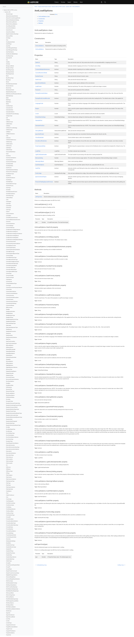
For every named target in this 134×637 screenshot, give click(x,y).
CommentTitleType (10, 227)
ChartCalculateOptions (11, 157)
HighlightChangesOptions (11, 574)
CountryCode (9, 281)
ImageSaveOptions (10, 632)
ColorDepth (8, 201)
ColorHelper (8, 205)
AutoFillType (9, 43)
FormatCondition (9, 519)
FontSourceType (9, 513)
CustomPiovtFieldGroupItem (12, 297)
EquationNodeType (10, 423)
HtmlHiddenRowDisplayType (12, 590)
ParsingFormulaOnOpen (41, 93)
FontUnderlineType (10, 515)
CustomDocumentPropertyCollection (14, 287)
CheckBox (8, 189)
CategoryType (9, 115)
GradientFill (8, 549)
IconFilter (8, 618)
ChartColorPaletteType (11, 161)
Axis (7, 59)
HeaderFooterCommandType (12, 573)
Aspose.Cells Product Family (44, 6)
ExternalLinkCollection (11, 453)
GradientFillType (9, 551)
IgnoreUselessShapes (40, 176)
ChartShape (8, 179)
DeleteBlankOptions (10, 353)
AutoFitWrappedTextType (11, 49)
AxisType (8, 63)
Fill (6, 465)
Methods (40, 23)
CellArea (8, 119)
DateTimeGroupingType (11, 343)
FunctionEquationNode (11, 537)
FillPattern (8, 469)
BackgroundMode (10, 65)
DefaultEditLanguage (10, 349)
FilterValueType (9, 489)
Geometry (8, 539)
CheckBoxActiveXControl (11, 191)
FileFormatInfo (9, 459)
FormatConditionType (11, 523)
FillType (7, 473)
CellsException (9, 143)
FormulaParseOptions (11, 531)
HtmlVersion (8, 610)
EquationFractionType (11, 411)
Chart (7, 153)
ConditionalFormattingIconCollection (14, 233)
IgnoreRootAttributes (40, 83)
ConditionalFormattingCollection (13, 229)
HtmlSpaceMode (9, 604)
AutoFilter (8, 45)
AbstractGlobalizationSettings (12, 20)
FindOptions (8, 491)
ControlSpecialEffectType (11, 271)
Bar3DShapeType (10, 69)
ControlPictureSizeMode (11, 265)
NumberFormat (39, 76)
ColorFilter (8, 203)
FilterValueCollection (10, 487)
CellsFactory (9, 145)
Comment (8, 221)
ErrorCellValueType (10, 433)
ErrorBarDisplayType (10, 429)
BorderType (8, 87)
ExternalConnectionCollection (12, 449)
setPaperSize (38, 196)
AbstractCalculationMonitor (12, 16)
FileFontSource (9, 457)
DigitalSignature (9, 365)
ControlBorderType (10, 251)
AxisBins (8, 61)
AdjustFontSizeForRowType (12, 33)
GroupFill (8, 567)
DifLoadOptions (9, 361)
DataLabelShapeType (11, 323)
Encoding (8, 399)
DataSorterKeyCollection (11, 337)
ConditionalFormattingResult (12, 235)
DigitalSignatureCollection (11, 367)
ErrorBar (8, 427)
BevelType (8, 79)
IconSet (7, 620)
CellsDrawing (9, 141)
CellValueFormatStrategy (11, 127)
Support (69, 2)
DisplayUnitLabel (9, 373)
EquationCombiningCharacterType (13, 405)
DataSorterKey (9, 335)
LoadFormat (38, 86)
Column (7, 211)
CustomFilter (9, 289)
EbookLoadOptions (10, 393)
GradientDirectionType (11, 547)
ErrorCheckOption (10, 435)
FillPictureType (9, 471)
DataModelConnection (11, 331)
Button (7, 103)
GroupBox (8, 563)
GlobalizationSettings (10, 541)
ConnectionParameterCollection (13, 243)
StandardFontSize (39, 125)
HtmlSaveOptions (10, 602)
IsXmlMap (37, 65)
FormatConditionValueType (12, 525)
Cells (7, 135)
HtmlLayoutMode (10, 592)
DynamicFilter (9, 389)
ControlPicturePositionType (12, 263)
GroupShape (9, 569)
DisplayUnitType (9, 375)
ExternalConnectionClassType (12, 447)
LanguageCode (39, 103)
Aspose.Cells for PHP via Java (10, 10)
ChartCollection (9, 159)
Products (56, 2)
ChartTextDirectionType (11, 183)
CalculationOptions (10, 111)
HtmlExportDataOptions (11, 585)
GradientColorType (10, 545)
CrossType (8, 285)
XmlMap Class (121, 565)
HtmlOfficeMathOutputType (12, 598)
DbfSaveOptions (9, 347)
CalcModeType (9, 105)
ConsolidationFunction (11, 245)
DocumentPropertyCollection (12, 379)
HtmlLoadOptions (10, 596)
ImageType (8, 634)
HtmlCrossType (9, 580)
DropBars (8, 383)
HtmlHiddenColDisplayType (12, 588)
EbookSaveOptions (10, 395)
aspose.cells (7, 12)
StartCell (37, 62)
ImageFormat (9, 628)
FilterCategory (9, 475)
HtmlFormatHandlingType (11, 586)
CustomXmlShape (10, 305)
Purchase (63, 2)
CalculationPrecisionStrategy (12, 113)
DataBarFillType (9, 317)
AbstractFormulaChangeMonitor (13, 17)
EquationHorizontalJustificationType (14, 413)
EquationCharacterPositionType (13, 403)
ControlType (8, 273)
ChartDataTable (9, 163)
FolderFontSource (10, 495)
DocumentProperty (10, 377)
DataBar (8, 309)
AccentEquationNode (10, 26)
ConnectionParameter (11, 241)
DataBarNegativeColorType (12, 319)
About (81, 2)
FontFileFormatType (10, 503)
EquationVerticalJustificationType (13, 425)
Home (36, 6)
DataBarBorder (9, 313)
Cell (7, 117)
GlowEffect (8, 543)
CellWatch (8, 131)
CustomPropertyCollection (12, 301)
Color (7, 199)
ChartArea (8, 155)
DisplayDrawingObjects (11, 371)
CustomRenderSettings (11, 303)
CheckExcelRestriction (41, 141)
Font (7, 497)
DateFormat (38, 79)
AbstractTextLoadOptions (11, 23)
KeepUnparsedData (40, 146)
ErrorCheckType (9, 439)
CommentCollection (10, 223)
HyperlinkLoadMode (10, 616)
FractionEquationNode (11, 535)
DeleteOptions (9, 355)
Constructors (41, 18)
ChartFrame (8, 167)
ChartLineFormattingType (11, 171)
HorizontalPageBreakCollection (13, 579)
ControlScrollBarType (10, 267)
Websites (75, 2)
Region (37, 108)
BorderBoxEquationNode (11, 83)
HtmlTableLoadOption (11, 606)
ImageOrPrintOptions (10, 630)
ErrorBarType (9, 431)
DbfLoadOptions (9, 345)
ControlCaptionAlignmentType (12, 253)
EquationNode (9, 419)
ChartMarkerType (10, 173)
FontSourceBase (9, 511)
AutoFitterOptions (10, 51)
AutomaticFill (9, 57)
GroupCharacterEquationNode (13, 564)
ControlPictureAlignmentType (12, 261)
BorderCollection (9, 85)
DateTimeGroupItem (10, 341)
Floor (7, 493)
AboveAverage (9, 14)
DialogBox (8, 359)
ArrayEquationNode (10, 41)
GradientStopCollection (11, 557)
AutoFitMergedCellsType (11, 47)
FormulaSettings (9, 533)
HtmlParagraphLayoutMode (12, 600)
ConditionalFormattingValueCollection (14, 239)
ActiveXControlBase (10, 32)
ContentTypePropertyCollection (13, 249)
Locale (37, 113)
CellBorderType (9, 121)
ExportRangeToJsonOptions (12, 443)
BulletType (8, 99)
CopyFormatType (10, 277)
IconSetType (9, 622)
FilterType (8, 483)
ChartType (8, 187)
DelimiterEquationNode (11, 357)
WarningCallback (39, 161)
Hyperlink (8, 612)
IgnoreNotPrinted (39, 134)
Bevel (7, 75)
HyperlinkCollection (10, 614)
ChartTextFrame (9, 185)
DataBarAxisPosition (10, 311)
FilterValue (8, 485)
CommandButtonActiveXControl (13, 219)
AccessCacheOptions (10, 27)
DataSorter (8, 333)
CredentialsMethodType (11, 283)
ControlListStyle (9, 255)
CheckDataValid (39, 137)
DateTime (8, 339)
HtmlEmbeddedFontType (11, 582)
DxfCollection (9, 387)
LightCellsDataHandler (41, 154)
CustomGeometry (10, 295)
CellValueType (9, 129)
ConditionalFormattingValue (12, 237)
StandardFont (38, 120)
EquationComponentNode (12, 407)
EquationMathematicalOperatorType (14, 417)
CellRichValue (9, 123)
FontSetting (8, 507)
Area (7, 39)
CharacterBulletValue (10, 151)
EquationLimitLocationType (12, 415)
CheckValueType (9, 195)
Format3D (8, 517)
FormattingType (9, 529)
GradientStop (9, 554)
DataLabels (8, 325)
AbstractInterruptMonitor (11, 22)
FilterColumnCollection (11, 479)
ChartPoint (8, 175)
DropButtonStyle (9, 385)
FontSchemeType (10, 505)
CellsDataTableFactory (11, 139)
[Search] (105, 2)
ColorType (8, 209)
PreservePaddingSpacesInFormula (44, 181)
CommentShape (9, 225)
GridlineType (9, 561)
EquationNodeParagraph (11, 421)
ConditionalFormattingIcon (12, 231)
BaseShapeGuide (10, 73)
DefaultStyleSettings (10, 351)
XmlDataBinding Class (42, 565)
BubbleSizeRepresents (11, 91)
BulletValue (8, 101)
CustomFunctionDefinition (11, 293)
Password (37, 89)
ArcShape (8, 38)
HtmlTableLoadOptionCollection (13, 608)
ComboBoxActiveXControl (11, 217)
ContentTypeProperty (10, 247)
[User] (101, 2)
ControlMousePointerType (12, 259)
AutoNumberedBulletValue (12, 53)
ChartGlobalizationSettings (12, 169)
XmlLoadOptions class (44, 16)
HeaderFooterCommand (11, 570)
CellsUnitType (9, 149)
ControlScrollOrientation (11, 269)
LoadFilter (37, 151)
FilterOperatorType (10, 481)
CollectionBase (9, 197)
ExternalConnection (10, 445)
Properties (41, 21)
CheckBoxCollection (10, 193)
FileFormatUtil (9, 463)
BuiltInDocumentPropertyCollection (13, 93)
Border (7, 81)
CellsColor (8, 137)
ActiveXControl (9, 29)
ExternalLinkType (10, 455)
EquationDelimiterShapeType (12, 409)
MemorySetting (39, 158)
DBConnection (9, 307)
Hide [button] (56, 14)
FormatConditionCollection (12, 521)
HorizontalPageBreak (10, 576)
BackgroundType (10, 67)
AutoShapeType (9, 55)
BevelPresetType (10, 77)
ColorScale (8, 207)
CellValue (8, 125)
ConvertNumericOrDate (41, 72)
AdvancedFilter (9, 35)
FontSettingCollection (10, 509)
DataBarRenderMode (10, 321)
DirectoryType (9, 369)
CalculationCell (9, 107)
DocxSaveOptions (10, 381)
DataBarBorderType (10, 315)
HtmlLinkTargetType (10, 594)
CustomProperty (9, 299)
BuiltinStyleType (9, 95)
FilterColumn (9, 477)
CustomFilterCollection (11, 291)
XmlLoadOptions (76, 6)
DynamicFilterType (10, 391)
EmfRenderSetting (10, 397)
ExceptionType (9, 441)
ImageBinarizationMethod (11, 626)
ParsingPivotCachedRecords (42, 98)
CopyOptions (9, 279)
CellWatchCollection (10, 133)
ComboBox (8, 215)
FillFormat (8, 467)
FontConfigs (8, 499)
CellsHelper (8, 147)
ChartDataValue (9, 165)
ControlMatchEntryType (11, 257)
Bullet (7, 97)
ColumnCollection (10, 213)
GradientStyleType (10, 559)
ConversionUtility (9, 275)
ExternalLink (9, 451)
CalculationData (9, 109)
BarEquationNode (10, 71)
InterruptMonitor (39, 130)
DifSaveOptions (9, 363)
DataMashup (9, 329)
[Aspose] (33, 2)
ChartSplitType (9, 181)
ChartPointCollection (10, 177)
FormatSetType (9, 527)
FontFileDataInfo (9, 501)
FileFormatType (9, 461)
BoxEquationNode (10, 89)
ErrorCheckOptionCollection (12, 437)
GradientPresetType (10, 553)
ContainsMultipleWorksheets (42, 69)
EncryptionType (9, 401)
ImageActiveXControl (10, 624)
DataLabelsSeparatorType (12, 327)
